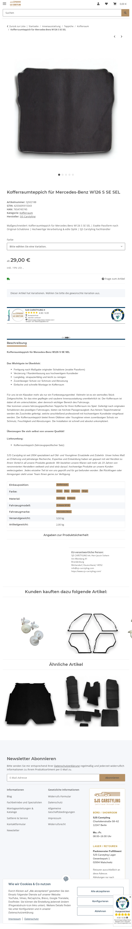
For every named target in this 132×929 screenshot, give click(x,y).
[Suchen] (125, 12)
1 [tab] (59, 175)
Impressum (14, 918)
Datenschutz (31, 918)
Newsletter (13, 830)
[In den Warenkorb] (9, 48)
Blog (9, 796)
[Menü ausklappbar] (4, 2)
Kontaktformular (16, 824)
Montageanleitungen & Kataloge (20, 810)
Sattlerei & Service (17, 818)
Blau (67, 491)
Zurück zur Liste (17, 26)
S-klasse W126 (63, 505)
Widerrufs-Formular (59, 796)
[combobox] (66, 246)
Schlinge (60, 498)
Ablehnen (100, 911)
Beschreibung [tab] (17, 343)
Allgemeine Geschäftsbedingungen (61, 810)
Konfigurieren (100, 901)
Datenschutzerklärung (67, 765)
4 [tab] (69, 175)
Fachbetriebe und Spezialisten (24, 802)
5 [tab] (73, 175)
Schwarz (75, 491)
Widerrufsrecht (57, 824)
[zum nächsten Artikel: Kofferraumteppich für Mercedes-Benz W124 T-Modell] (121, 36)
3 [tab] (66, 175)
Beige (84, 491)
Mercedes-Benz (64, 511)
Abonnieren (112, 777)
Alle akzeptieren (100, 891)
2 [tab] (63, 175)
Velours (71, 498)
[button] (98, 3)
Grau (59, 491)
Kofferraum (26, 213)
